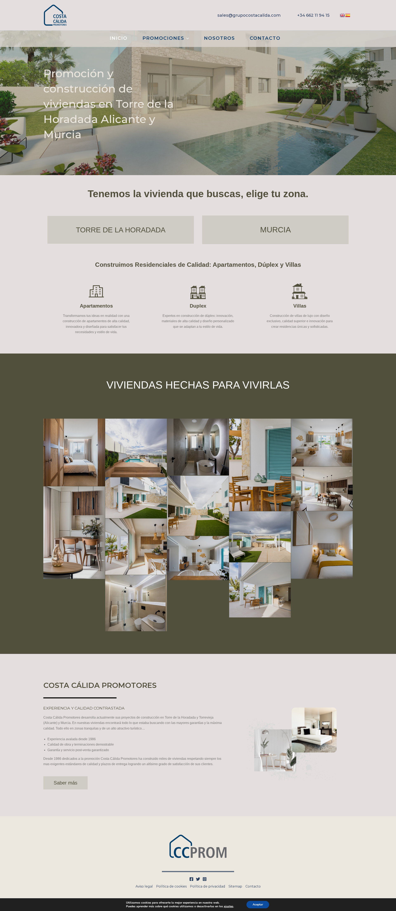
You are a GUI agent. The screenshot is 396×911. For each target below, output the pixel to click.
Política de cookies (171, 886)
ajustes (228, 906)
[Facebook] (191, 879)
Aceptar (258, 904)
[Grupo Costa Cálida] (55, 15)
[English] (342, 15)
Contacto (253, 886)
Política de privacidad (207, 886)
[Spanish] (348, 15)
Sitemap (235, 886)
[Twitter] (198, 879)
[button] (249, 15)
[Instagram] (205, 879)
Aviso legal (144, 886)
